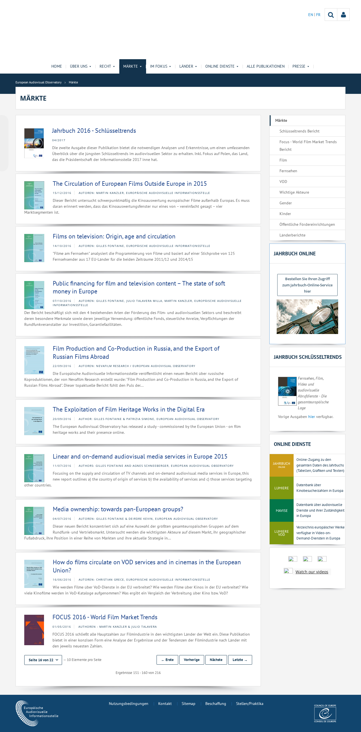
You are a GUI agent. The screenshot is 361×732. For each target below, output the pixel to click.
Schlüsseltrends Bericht (299, 131)
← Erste (167, 659)
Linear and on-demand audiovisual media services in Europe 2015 (140, 456)
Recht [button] (105, 66)
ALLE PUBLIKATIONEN (266, 66)
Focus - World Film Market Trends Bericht (308, 145)
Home (56, 66)
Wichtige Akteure (294, 192)
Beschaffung (215, 703)
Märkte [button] (130, 66)
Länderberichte (292, 235)
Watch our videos (312, 571)
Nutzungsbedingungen (128, 703)
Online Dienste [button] (220, 66)
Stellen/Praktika (249, 703)
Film (283, 160)
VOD (283, 181)
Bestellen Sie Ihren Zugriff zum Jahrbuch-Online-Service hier (307, 285)
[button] (43, 660)
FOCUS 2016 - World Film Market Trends (104, 617)
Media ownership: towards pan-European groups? (118, 509)
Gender (285, 202)
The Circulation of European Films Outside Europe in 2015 (130, 183)
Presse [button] (298, 66)
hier (311, 416)
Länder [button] (186, 66)
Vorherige (192, 659)
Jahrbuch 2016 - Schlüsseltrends (94, 130)
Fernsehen (288, 170)
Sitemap (188, 703)
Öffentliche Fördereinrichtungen (307, 224)
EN (311, 14)
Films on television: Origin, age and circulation (114, 236)
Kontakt (165, 703)
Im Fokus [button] (158, 66)
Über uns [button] (78, 66)
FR (318, 14)
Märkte (281, 120)
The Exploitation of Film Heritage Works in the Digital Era (129, 409)
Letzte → (240, 659)
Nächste (216, 659)
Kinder (285, 213)
